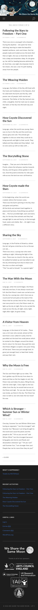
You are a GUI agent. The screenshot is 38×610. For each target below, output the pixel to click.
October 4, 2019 (8, 37)
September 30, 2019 (10, 124)
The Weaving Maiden (15, 80)
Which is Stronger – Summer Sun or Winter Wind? (16, 412)
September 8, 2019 (9, 239)
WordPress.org (8, 535)
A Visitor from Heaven (16, 322)
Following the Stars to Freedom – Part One (18, 493)
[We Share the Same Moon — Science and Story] (19, 7)
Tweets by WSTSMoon (11, 474)
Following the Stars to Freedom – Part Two (18, 489)
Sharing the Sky (12, 235)
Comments (8, 530)
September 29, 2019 (10, 192)
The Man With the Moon (17, 278)
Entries (7, 526)
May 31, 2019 (7, 282)
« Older (6, 457)
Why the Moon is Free (16, 365)
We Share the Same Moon (19, 606)
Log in (5, 522)
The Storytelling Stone (16, 156)
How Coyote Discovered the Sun (14, 502)
